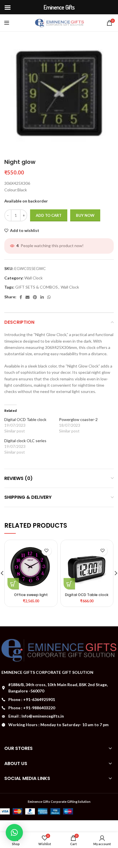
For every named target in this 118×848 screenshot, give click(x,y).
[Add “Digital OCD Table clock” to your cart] (69, 583)
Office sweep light (31, 594)
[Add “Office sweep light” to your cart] (13, 583)
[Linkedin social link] (42, 297)
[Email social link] (27, 297)
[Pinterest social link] (35, 297)
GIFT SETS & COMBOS (36, 287)
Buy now (85, 215)
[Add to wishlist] (47, 551)
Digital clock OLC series (25, 440)
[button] (14, 832)
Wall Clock (33, 277)
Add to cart (49, 215)
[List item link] (59, 699)
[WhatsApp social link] (49, 297)
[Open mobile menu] (6, 23)
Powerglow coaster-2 (78, 419)
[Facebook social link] (21, 297)
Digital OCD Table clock (25, 419)
